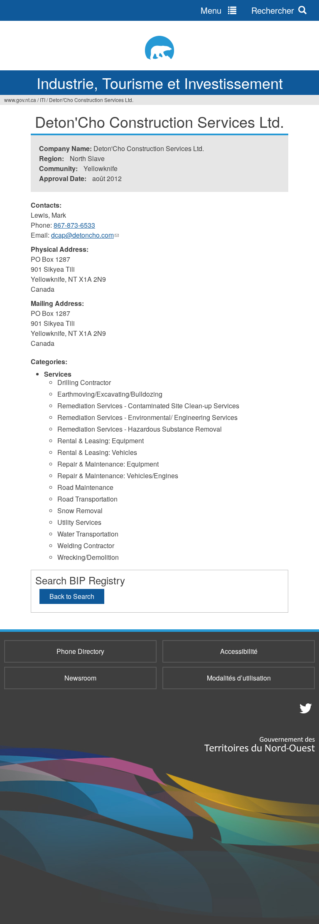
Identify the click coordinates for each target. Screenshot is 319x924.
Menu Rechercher (247, 10)
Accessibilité (239, 651)
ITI (42, 99)
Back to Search (71, 596)
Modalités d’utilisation (239, 678)
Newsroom (80, 678)
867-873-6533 (74, 225)
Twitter (304, 708)
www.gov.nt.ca (20, 99)
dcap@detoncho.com (85, 235)
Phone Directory (80, 651)
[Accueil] (159, 47)
